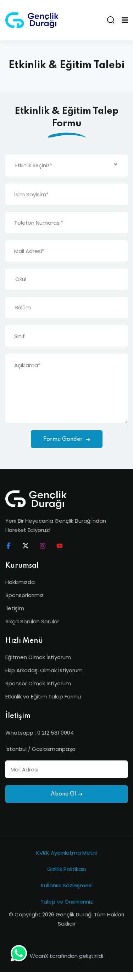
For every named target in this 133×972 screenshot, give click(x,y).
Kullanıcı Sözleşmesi (67, 885)
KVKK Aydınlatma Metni (66, 852)
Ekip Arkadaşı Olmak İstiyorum (44, 670)
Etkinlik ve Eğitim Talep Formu (43, 696)
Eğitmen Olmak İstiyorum (38, 657)
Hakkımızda (20, 582)
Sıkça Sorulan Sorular (32, 621)
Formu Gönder (63, 439)
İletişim (14, 608)
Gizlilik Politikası (66, 869)
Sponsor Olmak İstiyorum (38, 683)
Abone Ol (63, 794)
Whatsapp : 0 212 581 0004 (39, 732)
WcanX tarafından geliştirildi (66, 956)
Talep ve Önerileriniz (66, 901)
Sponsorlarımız (24, 595)
